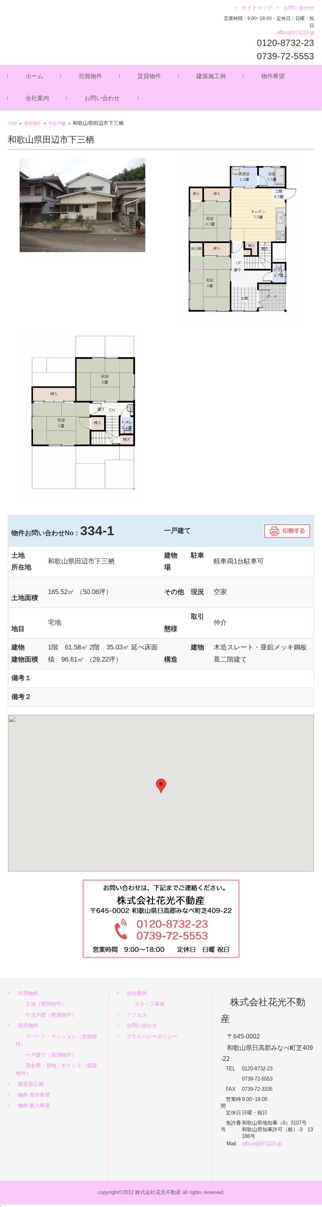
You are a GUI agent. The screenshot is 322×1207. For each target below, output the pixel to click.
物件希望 (273, 76)
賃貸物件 (149, 76)
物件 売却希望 (34, 1095)
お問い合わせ (102, 98)
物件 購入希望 (34, 1105)
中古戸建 (57, 123)
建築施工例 (211, 76)
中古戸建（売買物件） (51, 1015)
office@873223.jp (295, 32)
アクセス (136, 1015)
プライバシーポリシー (151, 1036)
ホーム (34, 76)
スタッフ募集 (149, 1004)
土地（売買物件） (46, 1004)
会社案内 (37, 98)
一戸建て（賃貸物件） (51, 1055)
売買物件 (90, 76)
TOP (12, 123)
